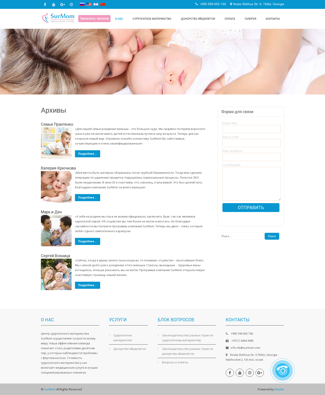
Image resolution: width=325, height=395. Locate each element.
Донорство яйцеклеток (198, 18)
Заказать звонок (94, 18)
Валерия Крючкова (58, 168)
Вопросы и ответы (175, 362)
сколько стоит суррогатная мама (234, 389)
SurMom (49, 389)
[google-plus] (63, 4)
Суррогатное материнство (152, 18)
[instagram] (71, 4)
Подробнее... (87, 153)
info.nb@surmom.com (245, 348)
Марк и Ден (51, 212)
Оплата (230, 18)
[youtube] (54, 4)
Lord (207, 389)
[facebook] (45, 4)
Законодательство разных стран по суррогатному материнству (187, 337)
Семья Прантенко (57, 124)
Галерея (250, 18)
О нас (119, 18)
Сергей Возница (55, 255)
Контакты (273, 18)
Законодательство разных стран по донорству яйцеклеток (187, 351)
